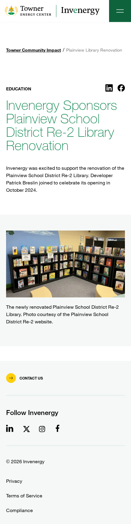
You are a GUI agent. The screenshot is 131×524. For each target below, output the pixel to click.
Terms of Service (24, 495)
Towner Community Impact (33, 50)
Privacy (14, 481)
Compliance (19, 510)
